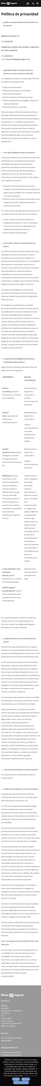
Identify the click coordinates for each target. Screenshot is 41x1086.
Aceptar (16, 1079)
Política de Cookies (30, 1076)
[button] (28, 3)
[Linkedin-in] (33, 3)
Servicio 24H (6, 1040)
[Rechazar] (38, 1071)
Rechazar (25, 1079)
